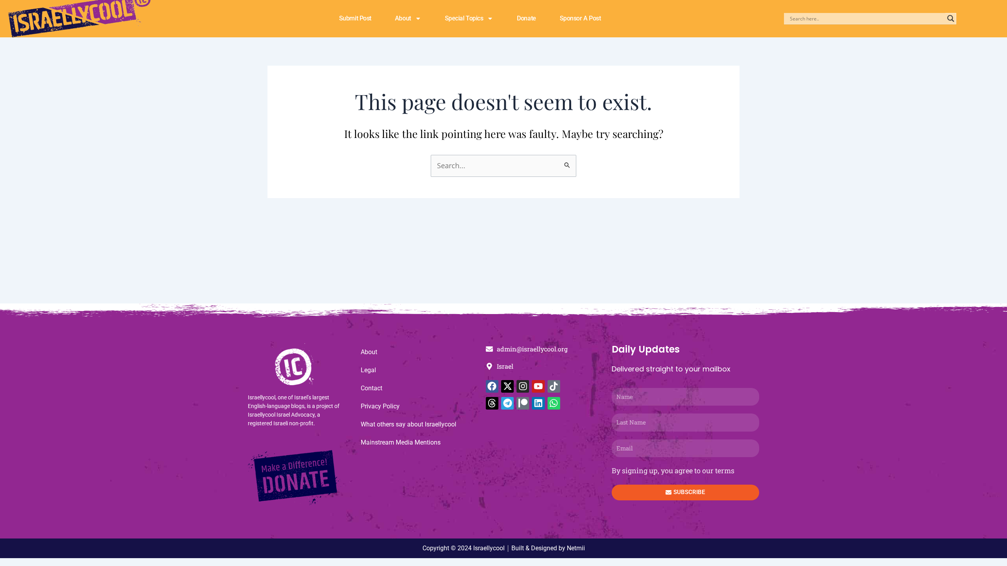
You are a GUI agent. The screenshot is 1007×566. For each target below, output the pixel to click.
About (403, 18)
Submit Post (355, 18)
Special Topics (464, 18)
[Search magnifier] (950, 18)
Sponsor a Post (580, 18)
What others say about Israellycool (408, 424)
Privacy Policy (380, 406)
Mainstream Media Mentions (401, 442)
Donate (526, 18)
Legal (368, 370)
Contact (371, 388)
